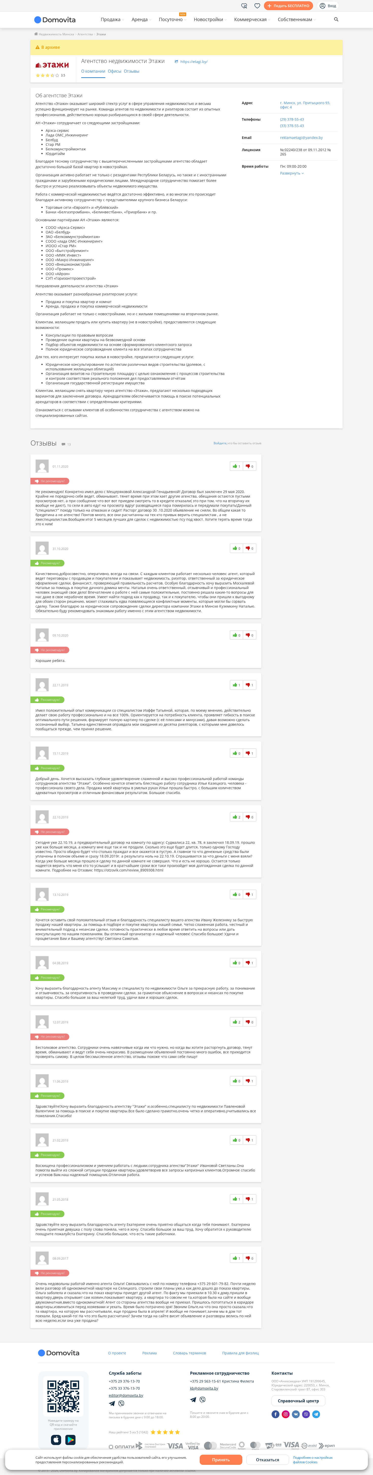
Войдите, (220, 443)
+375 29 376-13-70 (124, 1381)
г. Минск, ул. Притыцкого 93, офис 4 (305, 104)
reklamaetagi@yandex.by (301, 137)
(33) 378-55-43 (292, 125)
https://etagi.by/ (193, 61)
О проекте (117, 1353)
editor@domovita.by (126, 1395)
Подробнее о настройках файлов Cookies (313, 1459)
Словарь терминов (189, 1353)
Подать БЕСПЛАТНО (291, 5)
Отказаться (267, 1460)
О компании (93, 71)
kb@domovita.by (204, 1388)
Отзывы (131, 71)
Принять (221, 1460)
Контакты (282, 1373)
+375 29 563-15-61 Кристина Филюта (222, 1381)
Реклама (149, 1353)
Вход (332, 5)
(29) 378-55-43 (292, 119)
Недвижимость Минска (56, 34)
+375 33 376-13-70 (124, 1388)
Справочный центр (298, 1401)
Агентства (85, 34)
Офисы (114, 71)
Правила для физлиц (240, 1353)
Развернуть (290, 173)
